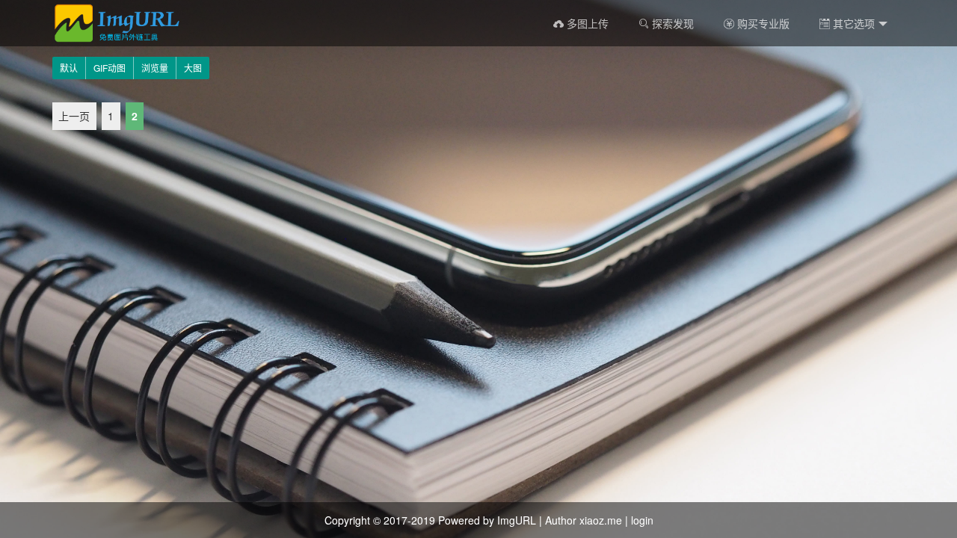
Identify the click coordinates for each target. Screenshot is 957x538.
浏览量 (154, 67)
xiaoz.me (600, 520)
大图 (193, 67)
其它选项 (852, 23)
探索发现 (671, 23)
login (642, 520)
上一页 (74, 116)
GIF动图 (109, 67)
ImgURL (516, 520)
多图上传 (586, 23)
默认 (69, 67)
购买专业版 (762, 23)
